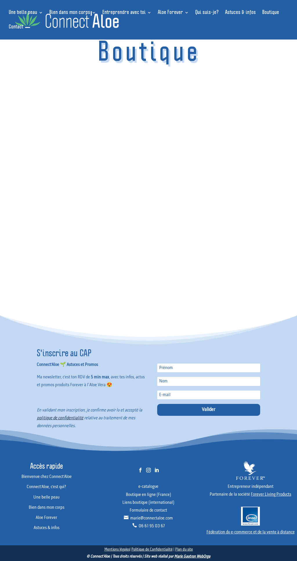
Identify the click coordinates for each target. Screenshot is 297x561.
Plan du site (184, 549)
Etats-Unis (231, 170)
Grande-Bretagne (66, 186)
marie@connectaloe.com (148, 518)
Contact (16, 27)
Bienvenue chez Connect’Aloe (46, 476)
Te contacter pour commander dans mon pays (148, 303)
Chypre (175, 170)
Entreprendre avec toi (124, 12)
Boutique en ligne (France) (148, 494)
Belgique (66, 170)
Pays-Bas (230, 186)
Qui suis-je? (207, 12)
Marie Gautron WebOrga (192, 556)
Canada (121, 170)
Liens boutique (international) (148, 502)
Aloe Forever (170, 12)
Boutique (270, 12)
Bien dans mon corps (69, 12)
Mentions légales (117, 549)
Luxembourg (176, 186)
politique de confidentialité (60, 418)
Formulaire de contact (148, 510)
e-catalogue (148, 486)
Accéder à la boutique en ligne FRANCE (148, 89)
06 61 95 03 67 (148, 526)
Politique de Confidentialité (152, 549)
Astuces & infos (240, 12)
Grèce (121, 186)
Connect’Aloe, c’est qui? (46, 487)
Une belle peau (23, 12)
